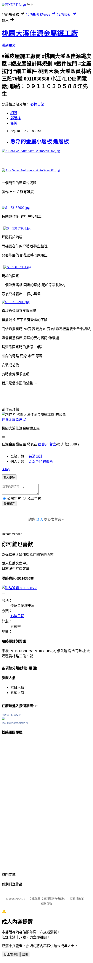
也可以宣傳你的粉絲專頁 (15, 723)
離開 (25, 954)
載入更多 (9, 477)
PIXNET (20, 898)
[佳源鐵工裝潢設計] (3, 719)
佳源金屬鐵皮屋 (14, 420)
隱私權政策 (77, 898)
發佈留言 (9, 503)
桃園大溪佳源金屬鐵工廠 (40, 33)
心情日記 (37, 104)
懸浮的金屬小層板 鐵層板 (39, 141)
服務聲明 (46, 903)
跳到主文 (9, 45)
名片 (13, 123)
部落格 (15, 118)
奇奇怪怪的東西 (41, 461)
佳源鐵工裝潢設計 (11, 715)
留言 (52, 444)
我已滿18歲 (10, 954)
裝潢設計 (35, 456)
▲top (6, 469)
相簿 (13, 113)
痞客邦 (43, 444)
